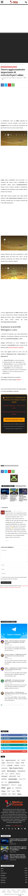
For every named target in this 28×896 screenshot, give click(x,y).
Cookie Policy (23, 891)
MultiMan (4, 779)
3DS (2, 760)
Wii (9, 794)
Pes (6, 782)
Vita (18, 791)
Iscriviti (24, 751)
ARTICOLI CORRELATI (8, 486)
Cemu (17, 763)
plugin (20, 785)
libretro (10, 465)
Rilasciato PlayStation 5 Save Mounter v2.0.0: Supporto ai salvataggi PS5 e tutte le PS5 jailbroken (15, 642)
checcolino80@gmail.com (16, 825)
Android (23, 760)
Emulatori (9, 891)
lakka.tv (19, 379)
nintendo (12, 779)
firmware (11, 771)
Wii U (14, 794)
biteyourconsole (10, 762)
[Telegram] (19, 828)
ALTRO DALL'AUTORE (20, 486)
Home (2, 64)
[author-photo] (14, 478)
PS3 (3, 788)
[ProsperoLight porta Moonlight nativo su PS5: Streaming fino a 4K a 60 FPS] (5, 491)
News (2, 868)
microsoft (12, 776)
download (23, 765)
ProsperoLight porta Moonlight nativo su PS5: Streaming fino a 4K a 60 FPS (4, 497)
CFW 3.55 (3, 765)
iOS (2, 773)
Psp (13, 788)
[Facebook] (2, 85)
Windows (13, 890)
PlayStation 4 (13, 784)
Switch (8, 791)
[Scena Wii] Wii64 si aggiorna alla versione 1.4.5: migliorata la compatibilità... (18, 848)
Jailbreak (12, 773)
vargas (13, 791)
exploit (3, 771)
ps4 (8, 788)
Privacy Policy (16, 891)
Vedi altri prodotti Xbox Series (14, 419)
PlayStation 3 (5, 785)
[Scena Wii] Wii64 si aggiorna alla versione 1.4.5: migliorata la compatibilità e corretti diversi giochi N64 (14, 498)
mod (18, 776)
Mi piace (24, 735)
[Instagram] (9, 828)
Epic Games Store (16, 768)
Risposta (7, 540)
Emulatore (4, 768)
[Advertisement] (14, 19)
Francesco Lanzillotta (9, 654)
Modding (3, 875)
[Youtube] (25, 828)
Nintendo (3, 880)
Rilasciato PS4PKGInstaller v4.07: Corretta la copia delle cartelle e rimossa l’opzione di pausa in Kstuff (23, 498)
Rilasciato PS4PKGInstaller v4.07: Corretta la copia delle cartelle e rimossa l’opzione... (18, 856)
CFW (22, 763)
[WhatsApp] (13, 85)
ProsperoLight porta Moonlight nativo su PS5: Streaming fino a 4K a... (18, 840)
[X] (5, 85)
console (9, 765)
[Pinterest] (9, 85)
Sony (3, 791)
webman (4, 794)
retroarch (15, 465)
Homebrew (3, 873)
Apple (3, 763)
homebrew (21, 771)
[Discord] (3, 828)
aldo (19, 760)
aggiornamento (11, 760)
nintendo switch (22, 779)
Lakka (6, 465)
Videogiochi (4, 877)
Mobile (23, 890)
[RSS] (15, 828)
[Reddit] (12, 828)
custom (16, 765)
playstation (13, 782)
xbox (19, 794)
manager (4, 776)
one (2, 782)
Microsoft (6, 64)
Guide (8, 890)
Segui (24, 738)
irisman (6, 773)
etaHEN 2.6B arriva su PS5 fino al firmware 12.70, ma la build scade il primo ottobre (15, 656)
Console (18, 890)
